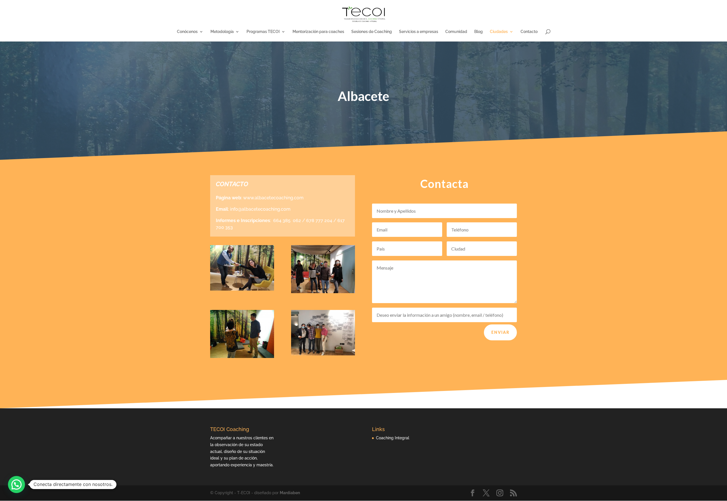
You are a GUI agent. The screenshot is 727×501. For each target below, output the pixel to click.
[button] (16, 484)
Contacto (529, 32)
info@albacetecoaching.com (260, 209)
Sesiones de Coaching (371, 32)
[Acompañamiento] (323, 291)
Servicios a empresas (418, 32)
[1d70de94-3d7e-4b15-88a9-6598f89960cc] (242, 289)
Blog (478, 32)
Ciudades (499, 32)
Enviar (500, 332)
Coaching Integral (392, 438)
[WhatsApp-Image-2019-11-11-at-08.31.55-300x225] (242, 356)
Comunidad (456, 32)
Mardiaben (290, 492)
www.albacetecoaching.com (273, 197)
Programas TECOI (263, 32)
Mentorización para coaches (318, 32)
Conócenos (187, 32)
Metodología (222, 32)
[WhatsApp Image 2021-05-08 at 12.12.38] (323, 354)
